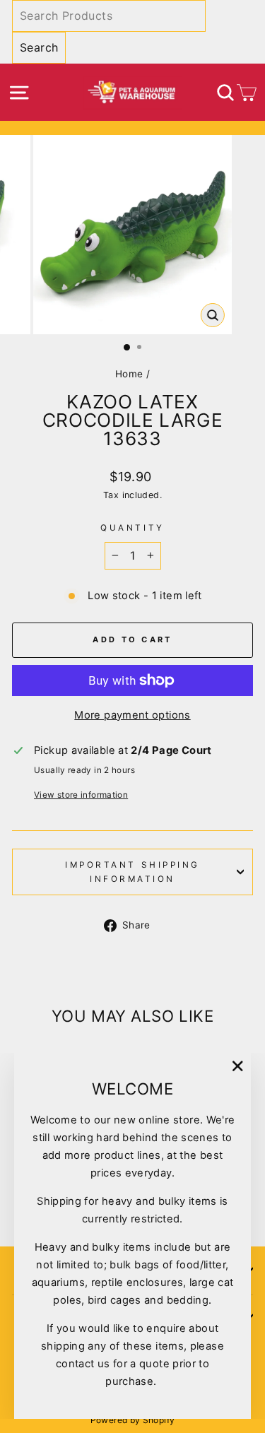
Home (129, 373)
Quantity (132, 528)
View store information (81, 795)
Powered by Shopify (132, 1420)
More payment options (132, 715)
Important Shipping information (132, 872)
